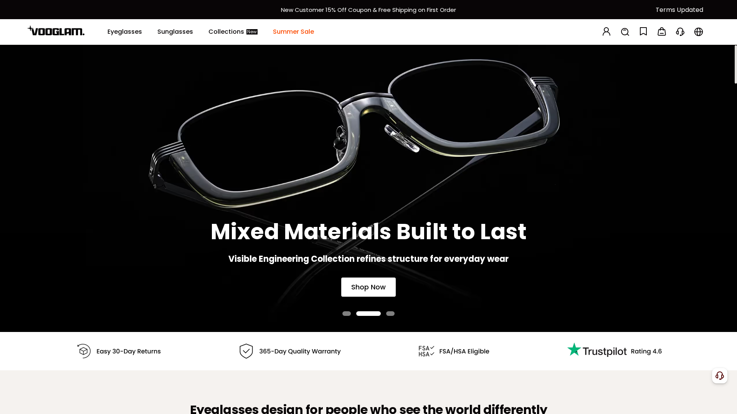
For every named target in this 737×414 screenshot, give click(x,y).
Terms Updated (679, 9)
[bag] (662, 32)
